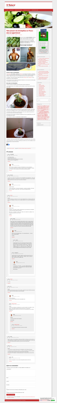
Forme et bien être (41, 87)
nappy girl (38, 111)
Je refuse (49, 400)
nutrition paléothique (44, 111)
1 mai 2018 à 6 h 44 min (13, 346)
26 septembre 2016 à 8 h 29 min (14, 337)
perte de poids (43, 112)
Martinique (25, 77)
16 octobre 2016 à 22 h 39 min (17, 315)
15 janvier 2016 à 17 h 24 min (14, 287)
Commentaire (8, 369)
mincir (42, 110)
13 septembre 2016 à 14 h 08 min (18, 253)
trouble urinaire (42, 119)
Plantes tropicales (12, 148)
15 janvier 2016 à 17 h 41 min (15, 296)
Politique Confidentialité (22, 400)
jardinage (23, 148)
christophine (20, 148)
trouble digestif (43, 118)
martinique (39, 110)
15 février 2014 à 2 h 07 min (13, 155)
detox (40, 107)
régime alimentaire (42, 116)
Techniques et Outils (41, 95)
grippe (42, 108)
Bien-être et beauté (41, 85)
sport (48, 117)
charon (11, 195)
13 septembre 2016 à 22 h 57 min (20, 262)
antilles (44, 105)
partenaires (14, 400)
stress (38, 118)
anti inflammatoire (40, 105)
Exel (11, 345)
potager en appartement (28, 148)
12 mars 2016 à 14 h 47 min (18, 231)
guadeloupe (44, 108)
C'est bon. (53, 400)
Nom (7, 377)
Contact (17, 400)
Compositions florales (42, 86)
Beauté (40, 84)
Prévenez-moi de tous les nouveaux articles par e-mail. (15, 392)
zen (48, 119)
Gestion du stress (41, 88)
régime (46, 114)
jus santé (47, 109)
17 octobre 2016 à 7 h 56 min (18, 325)
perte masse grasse (43, 113)
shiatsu (41, 117)
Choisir (41, 400)
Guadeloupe (30, 77)
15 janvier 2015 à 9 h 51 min (14, 196)
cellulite (38, 106)
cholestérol (41, 106)
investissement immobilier (40, 109)
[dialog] (47, 399)
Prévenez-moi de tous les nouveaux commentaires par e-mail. (16, 389)
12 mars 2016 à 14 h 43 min (16, 219)
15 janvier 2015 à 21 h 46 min (15, 206)
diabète (42, 107)
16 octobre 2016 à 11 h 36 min (16, 304)
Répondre (9, 161)
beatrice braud (14, 303)
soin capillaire (44, 117)
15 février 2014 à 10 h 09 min (15, 165)
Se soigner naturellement (42, 94)
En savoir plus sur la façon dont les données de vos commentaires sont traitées (20, 397)
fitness (44, 107)
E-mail (7, 381)
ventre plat (46, 119)
